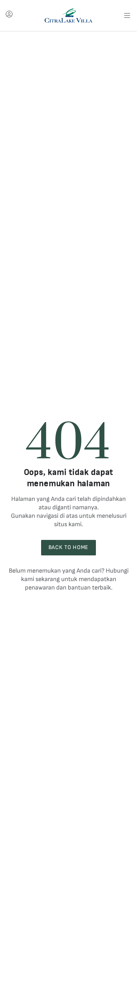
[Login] (9, 16)
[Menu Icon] (127, 15)
